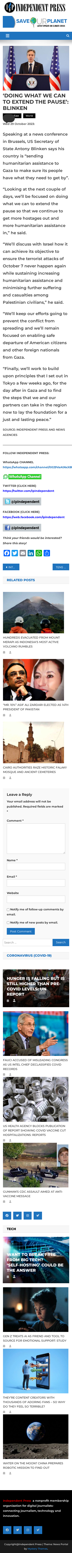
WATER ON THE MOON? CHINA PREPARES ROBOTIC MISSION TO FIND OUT (33, 1465)
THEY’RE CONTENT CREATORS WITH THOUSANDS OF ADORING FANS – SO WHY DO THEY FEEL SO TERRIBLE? (34, 1402)
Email (12, 876)
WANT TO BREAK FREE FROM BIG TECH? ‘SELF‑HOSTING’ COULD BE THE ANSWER (35, 1262)
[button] (9, 118)
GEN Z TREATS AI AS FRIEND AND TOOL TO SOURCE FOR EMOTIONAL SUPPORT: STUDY (34, 1338)
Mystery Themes (37, 1548)
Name (12, 860)
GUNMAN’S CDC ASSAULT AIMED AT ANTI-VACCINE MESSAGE (33, 1194)
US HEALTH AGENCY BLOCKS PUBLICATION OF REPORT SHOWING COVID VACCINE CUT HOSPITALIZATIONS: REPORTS (34, 1130)
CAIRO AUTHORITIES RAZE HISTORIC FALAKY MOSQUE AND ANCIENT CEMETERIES (35, 770)
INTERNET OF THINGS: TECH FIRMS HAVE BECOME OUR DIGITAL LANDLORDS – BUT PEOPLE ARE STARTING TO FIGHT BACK (13, 567)
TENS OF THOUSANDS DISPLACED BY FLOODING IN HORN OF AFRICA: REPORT (62, 567)
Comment (15, 820)
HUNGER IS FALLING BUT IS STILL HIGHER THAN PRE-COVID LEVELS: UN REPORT (36, 986)
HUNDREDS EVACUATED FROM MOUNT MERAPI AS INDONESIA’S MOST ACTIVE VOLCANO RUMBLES (31, 642)
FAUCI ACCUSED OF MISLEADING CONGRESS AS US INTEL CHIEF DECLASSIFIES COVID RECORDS (35, 1064)
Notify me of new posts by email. (34, 922)
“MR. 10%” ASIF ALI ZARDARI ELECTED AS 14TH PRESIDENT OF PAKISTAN (35, 707)
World (29, 115)
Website (13, 893)
